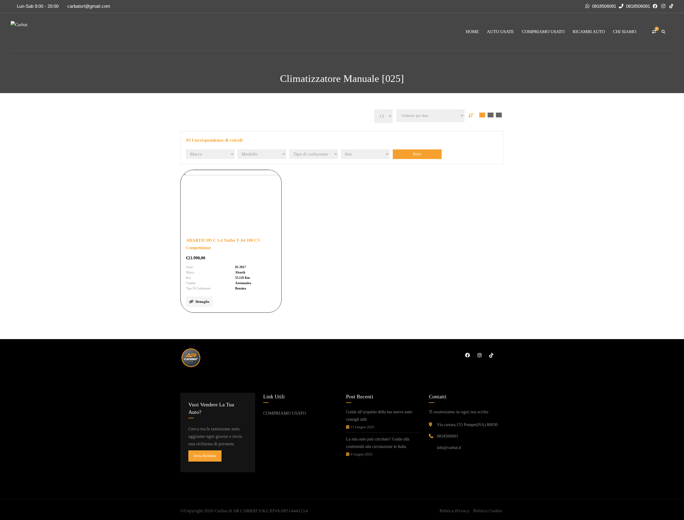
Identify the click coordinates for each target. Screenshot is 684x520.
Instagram (478, 355)
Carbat (221, 510)
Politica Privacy (454, 510)
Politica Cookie (487, 510)
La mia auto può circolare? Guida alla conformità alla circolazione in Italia (377, 443)
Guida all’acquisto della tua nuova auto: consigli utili (379, 416)
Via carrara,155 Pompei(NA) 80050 (467, 424)
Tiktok (490, 355)
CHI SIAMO (624, 31)
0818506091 (604, 6)
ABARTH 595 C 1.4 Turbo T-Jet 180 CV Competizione (223, 244)
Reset (417, 154)
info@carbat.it (449, 447)
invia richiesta (205, 456)
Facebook (467, 355)
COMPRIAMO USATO (543, 31)
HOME (472, 31)
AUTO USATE (500, 31)
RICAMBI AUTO (589, 31)
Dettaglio (202, 302)
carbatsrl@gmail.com (88, 6)
